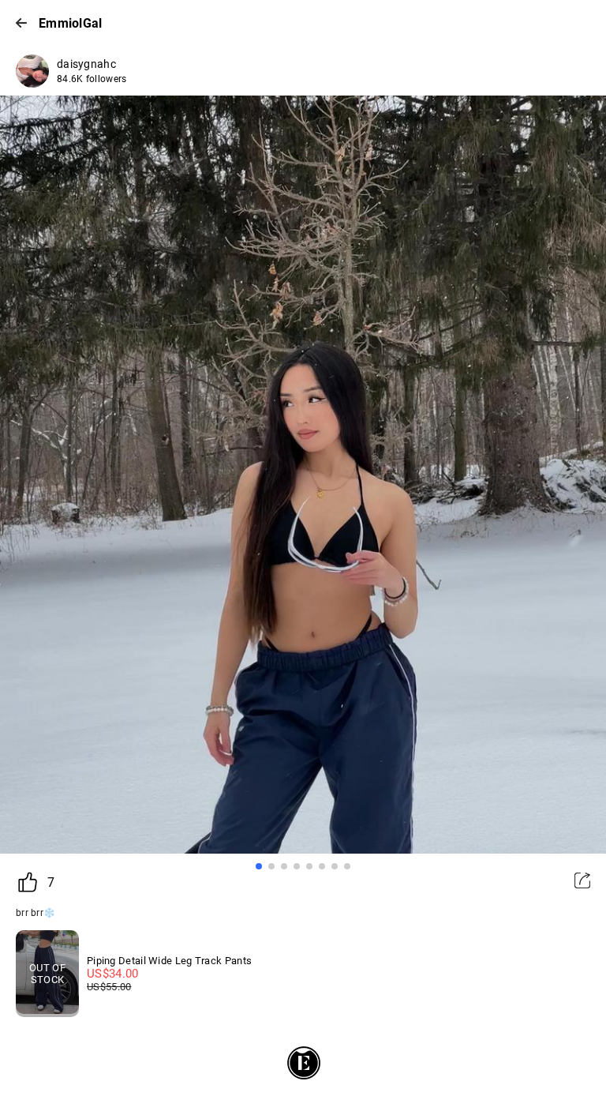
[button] (259, 866)
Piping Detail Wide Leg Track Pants (169, 961)
